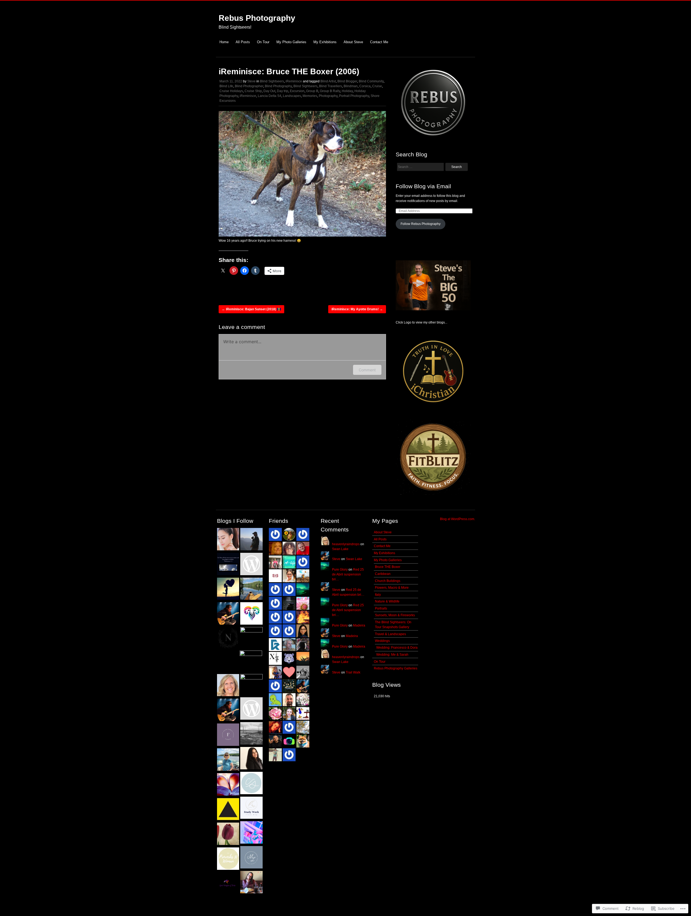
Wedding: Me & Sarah (392, 654)
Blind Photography (278, 86)
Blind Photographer (249, 86)
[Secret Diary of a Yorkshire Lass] (228, 785)
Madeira (359, 625)
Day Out (269, 91)
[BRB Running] (251, 614)
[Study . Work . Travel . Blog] (251, 808)
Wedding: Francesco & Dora (397, 647)
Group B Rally (330, 91)
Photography (328, 96)
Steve (251, 81)
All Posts (243, 42)
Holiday (347, 91)
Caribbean (383, 574)
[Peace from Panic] (228, 686)
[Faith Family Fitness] (228, 735)
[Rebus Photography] (228, 710)
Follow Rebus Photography (421, 224)
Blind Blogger (347, 81)
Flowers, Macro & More (392, 588)
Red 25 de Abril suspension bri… (348, 574)
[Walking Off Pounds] (251, 662)
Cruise (377, 86)
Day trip (282, 91)
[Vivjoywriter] (228, 884)
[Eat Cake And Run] (251, 685)
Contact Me (379, 42)
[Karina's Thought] (228, 540)
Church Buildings (387, 581)
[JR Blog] (251, 883)
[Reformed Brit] (228, 834)
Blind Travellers (330, 86)
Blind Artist (328, 81)
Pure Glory (340, 569)
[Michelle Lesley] (251, 858)
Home (224, 42)
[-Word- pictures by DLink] (228, 565)
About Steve (353, 42)
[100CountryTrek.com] (228, 760)
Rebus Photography (257, 18)
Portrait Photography (354, 96)
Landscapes (292, 96)
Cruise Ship (253, 91)
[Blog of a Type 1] (251, 565)
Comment (367, 370)
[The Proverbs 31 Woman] (228, 859)
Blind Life (226, 86)
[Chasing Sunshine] (251, 784)
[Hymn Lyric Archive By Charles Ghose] (228, 810)
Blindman (351, 86)
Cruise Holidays (231, 91)
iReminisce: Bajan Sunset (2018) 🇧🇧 (251, 309)
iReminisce (294, 81)
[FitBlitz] (228, 614)
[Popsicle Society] (251, 638)
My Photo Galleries (291, 42)
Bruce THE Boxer (387, 567)
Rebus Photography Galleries (395, 668)
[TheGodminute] (251, 759)
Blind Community (371, 81)
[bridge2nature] (251, 540)
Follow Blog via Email (423, 186)
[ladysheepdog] (251, 709)
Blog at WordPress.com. (457, 519)
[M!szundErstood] (251, 734)
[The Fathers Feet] (228, 589)
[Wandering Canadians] (251, 589)
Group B (312, 91)
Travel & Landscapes (390, 634)
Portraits (381, 608)
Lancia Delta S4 (269, 96)
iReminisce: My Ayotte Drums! (357, 309)
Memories (310, 96)
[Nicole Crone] (228, 639)
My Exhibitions (325, 42)
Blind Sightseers (272, 81)
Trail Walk (353, 672)
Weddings (382, 641)
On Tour (263, 42)
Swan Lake (340, 549)
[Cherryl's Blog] (251, 833)
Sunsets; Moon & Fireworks (395, 615)
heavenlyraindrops (346, 544)
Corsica (365, 86)
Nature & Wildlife (387, 601)
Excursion (297, 91)
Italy (378, 595)
